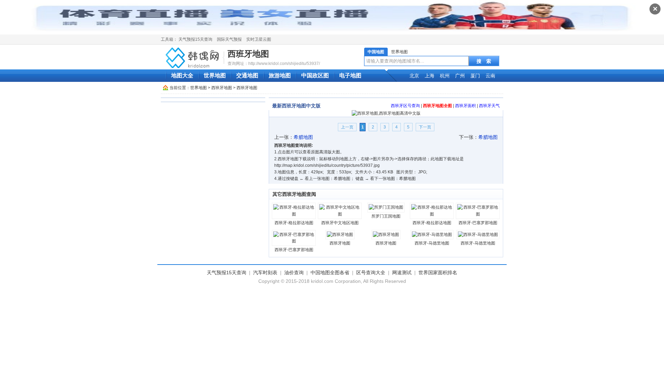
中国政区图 (315, 75)
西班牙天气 (489, 105)
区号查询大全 (370, 272)
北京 (414, 75)
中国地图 (376, 51)
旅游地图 (280, 75)
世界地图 (399, 51)
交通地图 (247, 75)
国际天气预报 (229, 39)
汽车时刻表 (265, 272)
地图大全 (182, 75)
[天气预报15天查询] (193, 57)
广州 (460, 75)
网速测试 (402, 272)
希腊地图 (303, 137)
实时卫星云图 (258, 39)
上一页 (347, 127)
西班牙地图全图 (437, 105)
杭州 (445, 75)
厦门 (475, 75)
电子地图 (350, 75)
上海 (429, 75)
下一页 (425, 127)
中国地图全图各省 (330, 272)
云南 (490, 75)
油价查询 (294, 272)
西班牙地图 (248, 53)
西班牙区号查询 (405, 105)
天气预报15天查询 (195, 39)
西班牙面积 (465, 105)
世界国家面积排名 (437, 272)
